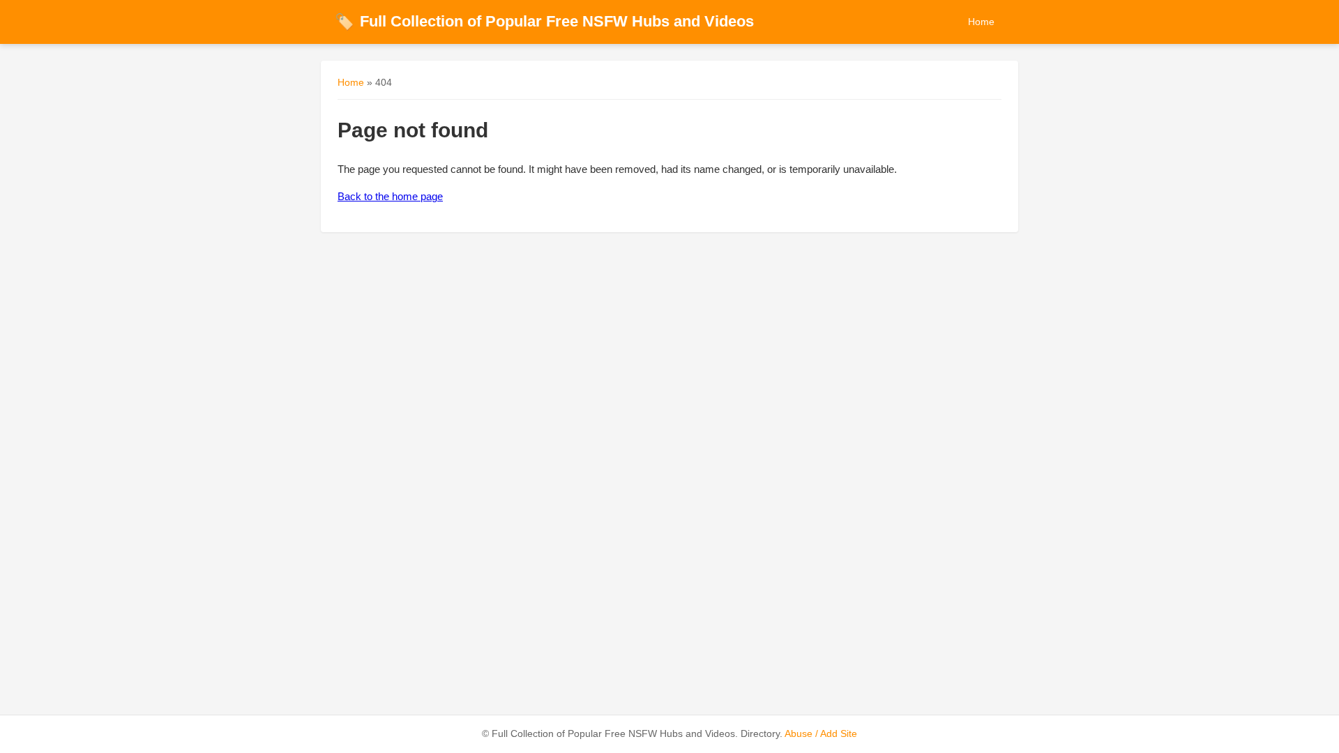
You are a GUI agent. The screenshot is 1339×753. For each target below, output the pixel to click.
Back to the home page (390, 196)
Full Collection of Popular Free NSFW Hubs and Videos (544, 21)
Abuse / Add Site (821, 734)
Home (981, 21)
